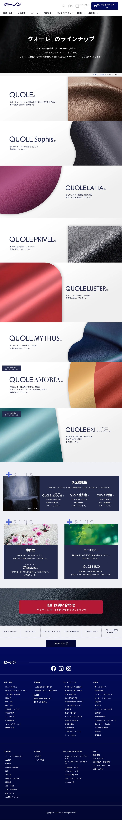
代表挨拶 (8, 763)
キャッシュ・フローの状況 (103, 709)
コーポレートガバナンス (73, 731)
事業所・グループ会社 (12, 778)
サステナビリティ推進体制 (73, 691)
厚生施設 (8, 782)
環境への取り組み (70, 694)
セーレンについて (100, 687)
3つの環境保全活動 (71, 698)
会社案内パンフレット (12, 797)
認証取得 (68, 709)
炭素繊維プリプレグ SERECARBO (46, 691)
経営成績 (98, 702)
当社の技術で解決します (42, 698)
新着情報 (96, 755)
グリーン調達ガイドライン (73, 705)
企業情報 (7, 751)
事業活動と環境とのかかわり (74, 702)
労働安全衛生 (69, 724)
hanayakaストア (70, 775)
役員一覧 (8, 775)
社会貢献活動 (69, 728)
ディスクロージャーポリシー (104, 694)
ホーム (95, 751)
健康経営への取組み (71, 720)
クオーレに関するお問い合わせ (112, 631)
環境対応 (8, 698)
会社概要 (8, 760)
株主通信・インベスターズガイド (105, 720)
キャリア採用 (39, 760)
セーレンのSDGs (70, 735)
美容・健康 (9, 705)
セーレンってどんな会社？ (13, 756)
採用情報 (37, 751)
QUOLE (103, 74)
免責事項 (98, 735)
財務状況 (98, 705)
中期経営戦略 (99, 691)
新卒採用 (38, 756)
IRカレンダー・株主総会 (103, 724)
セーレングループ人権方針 (73, 716)
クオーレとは (30, 631)
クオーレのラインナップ (51, 631)
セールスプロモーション (13, 724)
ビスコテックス (10, 716)
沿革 (6, 771)
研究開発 (37, 682)
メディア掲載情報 (11, 789)
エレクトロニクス (11, 687)
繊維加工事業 (9, 728)
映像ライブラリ (10, 793)
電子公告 (98, 731)
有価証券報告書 (100, 716)
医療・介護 (9, 702)
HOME (95, 74)
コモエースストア (70, 767)
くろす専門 (68, 782)
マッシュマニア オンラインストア (76, 762)
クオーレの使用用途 (71, 631)
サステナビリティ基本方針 (73, 687)
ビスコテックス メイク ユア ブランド (76, 757)
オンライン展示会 (40, 702)
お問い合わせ (84, 6)
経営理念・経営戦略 (11, 767)
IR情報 (95, 682)
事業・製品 (8, 682)
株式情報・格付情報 (101, 728)
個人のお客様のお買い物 (106, 6)
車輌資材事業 (9, 713)
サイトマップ (98, 758)
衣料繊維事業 (9, 720)
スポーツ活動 (9, 786)
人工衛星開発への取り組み (43, 687)
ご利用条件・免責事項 (101, 762)
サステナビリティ (91, 631)
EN (72, 6)
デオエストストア (70, 771)
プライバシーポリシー (101, 765)
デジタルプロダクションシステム (16, 691)
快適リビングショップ (72, 778)
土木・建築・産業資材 (12, 694)
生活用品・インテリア (12, 709)
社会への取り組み (70, 713)
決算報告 (98, 713)
